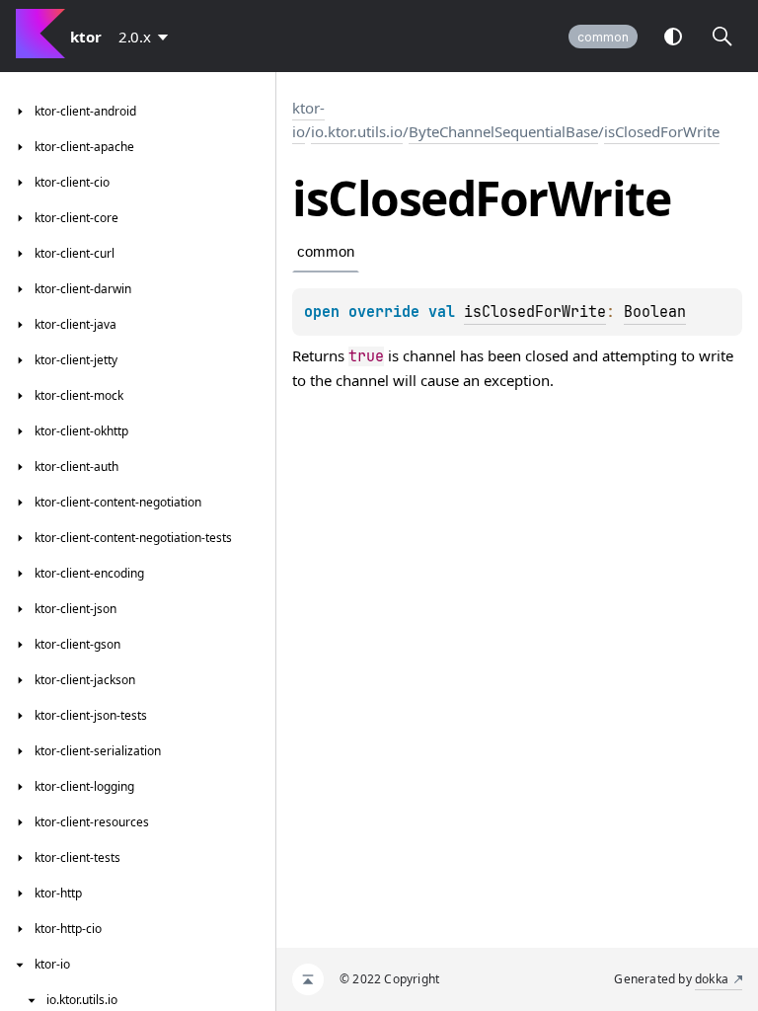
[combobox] (147, 36)
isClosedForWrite (662, 131)
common (603, 37)
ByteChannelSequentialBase (503, 131)
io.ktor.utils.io (357, 131)
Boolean (655, 312)
